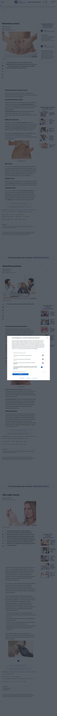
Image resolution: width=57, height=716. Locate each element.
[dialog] (28, 358)
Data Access (28, 378)
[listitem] (28, 353)
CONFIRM (20, 374)
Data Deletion (22, 378)
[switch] (42, 355)
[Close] (48, 338)
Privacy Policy (34, 378)
